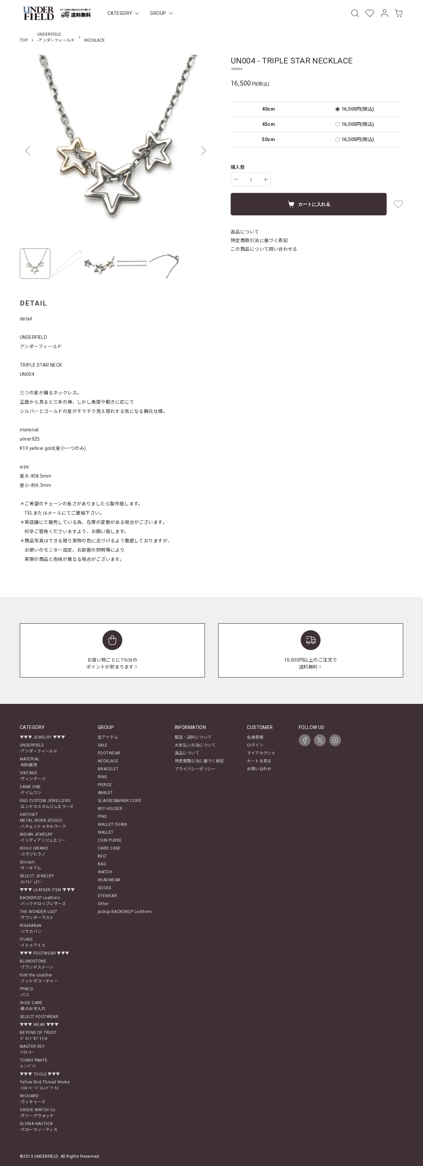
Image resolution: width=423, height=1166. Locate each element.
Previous (30, 150)
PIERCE (105, 785)
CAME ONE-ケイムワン (31, 789)
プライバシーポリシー (195, 769)
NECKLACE (94, 40)
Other (103, 903)
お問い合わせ (259, 769)
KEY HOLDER (110, 808)
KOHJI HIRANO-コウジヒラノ (34, 851)
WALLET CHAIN (112, 824)
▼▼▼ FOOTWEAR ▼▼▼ (44, 953)
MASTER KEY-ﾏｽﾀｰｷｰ (32, 1049)
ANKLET (105, 792)
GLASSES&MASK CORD (119, 800)
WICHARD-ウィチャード (33, 1099)
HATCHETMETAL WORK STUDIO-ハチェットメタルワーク (43, 820)
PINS (102, 816)
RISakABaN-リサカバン (31, 928)
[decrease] (236, 179)
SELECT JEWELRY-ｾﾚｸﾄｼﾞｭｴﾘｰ (37, 879)
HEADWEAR (109, 880)
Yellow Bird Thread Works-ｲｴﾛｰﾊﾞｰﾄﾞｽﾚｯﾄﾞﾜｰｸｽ (45, 1085)
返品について (245, 232)
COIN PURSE (110, 840)
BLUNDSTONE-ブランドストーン (37, 964)
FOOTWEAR (109, 753)
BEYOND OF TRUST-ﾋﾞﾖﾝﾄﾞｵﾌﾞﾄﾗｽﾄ (38, 1035)
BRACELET (108, 769)
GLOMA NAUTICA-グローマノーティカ (39, 1126)
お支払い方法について (195, 745)
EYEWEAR (107, 895)
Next (202, 150)
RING (102, 777)
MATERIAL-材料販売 (29, 762)
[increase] (266, 179)
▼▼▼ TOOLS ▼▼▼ (40, 1074)
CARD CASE (109, 848)
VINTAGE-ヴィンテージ (33, 776)
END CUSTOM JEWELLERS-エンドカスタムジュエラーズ (47, 803)
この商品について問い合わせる (264, 249)
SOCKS (104, 888)
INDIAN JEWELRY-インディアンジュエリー (42, 837)
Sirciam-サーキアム (30, 865)
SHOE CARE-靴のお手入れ (33, 1006)
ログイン (255, 745)
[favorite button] (398, 204)
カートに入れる (314, 203)
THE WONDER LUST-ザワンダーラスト (38, 914)
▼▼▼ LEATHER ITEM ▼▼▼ (47, 890)
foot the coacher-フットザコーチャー (39, 978)
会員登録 (255, 737)
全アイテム (108, 737)
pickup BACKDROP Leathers (125, 911)
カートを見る (259, 761)
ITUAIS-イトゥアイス (32, 942)
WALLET (106, 832)
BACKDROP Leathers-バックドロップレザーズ (43, 900)
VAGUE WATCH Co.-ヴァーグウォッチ (38, 1113)
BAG (102, 864)
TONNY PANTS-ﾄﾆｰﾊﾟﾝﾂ (33, 1063)
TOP (24, 40)
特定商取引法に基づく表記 (259, 240)
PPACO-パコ (26, 992)
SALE (103, 745)
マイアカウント (261, 753)
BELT (102, 856)
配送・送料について (193, 737)
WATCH (105, 872)
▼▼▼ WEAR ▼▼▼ (39, 1024)
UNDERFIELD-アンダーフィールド (39, 748)
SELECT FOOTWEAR (39, 1016)
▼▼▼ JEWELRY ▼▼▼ (42, 737)
